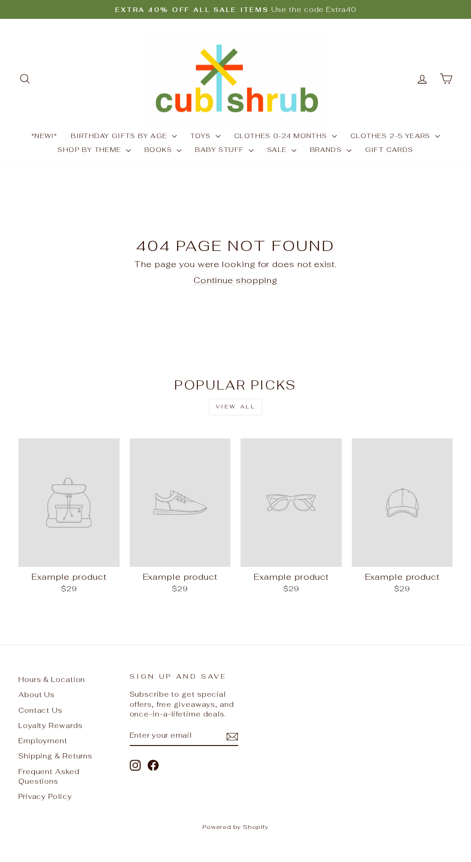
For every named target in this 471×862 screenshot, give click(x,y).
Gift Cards (389, 150)
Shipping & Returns (55, 755)
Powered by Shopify (235, 827)
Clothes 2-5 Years (391, 136)
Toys (201, 136)
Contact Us (40, 710)
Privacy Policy (45, 796)
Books (159, 150)
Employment (43, 740)
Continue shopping (235, 280)
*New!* (44, 136)
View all (236, 406)
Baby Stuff (220, 150)
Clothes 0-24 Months (282, 136)
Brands (327, 150)
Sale (278, 150)
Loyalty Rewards (50, 725)
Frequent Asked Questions (49, 776)
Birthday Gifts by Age (120, 136)
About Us (36, 694)
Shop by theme (90, 150)
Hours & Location (51, 679)
